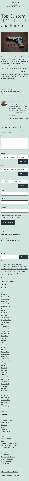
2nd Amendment (6, 418)
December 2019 (5, 406)
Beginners (4, 425)
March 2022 (4, 374)
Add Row (23, 161)
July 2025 (4, 310)
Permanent (21, 157)
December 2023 (5, 326)
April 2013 (4, 411)
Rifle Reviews (5, 454)
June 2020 (4, 402)
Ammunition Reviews (7, 420)
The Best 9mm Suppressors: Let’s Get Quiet (13, 266)
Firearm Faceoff (5, 431)
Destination (13, 157)
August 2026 (4, 287)
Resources (4, 452)
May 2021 (4, 393)
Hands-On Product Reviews (9, 443)
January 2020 (5, 404)
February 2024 (5, 322)
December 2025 (5, 299)
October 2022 (5, 358)
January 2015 (5, 409)
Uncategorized (5, 463)
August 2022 (4, 363)
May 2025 (4, 315)
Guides (3, 436)
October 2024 (5, 317)
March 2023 (4, 347)
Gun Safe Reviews (6, 438)
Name (3, 190)
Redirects (4, 166)
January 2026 (5, 297)
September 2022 (6, 361)
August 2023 (4, 336)
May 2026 (4, 292)
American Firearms (9, 472)
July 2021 (3, 388)
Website (3, 207)
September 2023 (6, 333)
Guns (2, 441)
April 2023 (4, 345)
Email (3, 198)
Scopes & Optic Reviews (8, 457)
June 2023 (4, 340)
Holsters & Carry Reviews (8, 447)
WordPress (16, 475)
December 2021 (5, 381)
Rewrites (3, 178)
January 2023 (5, 352)
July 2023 (4, 338)
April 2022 (4, 372)
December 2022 (5, 354)
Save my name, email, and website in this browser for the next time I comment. (13, 216)
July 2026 (4, 290)
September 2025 (6, 306)
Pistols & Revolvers (14, 91)
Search (3, 254)
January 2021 (5, 397)
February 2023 (5, 349)
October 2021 (5, 384)
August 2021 (4, 386)
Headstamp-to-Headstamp (8, 445)
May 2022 (4, 370)
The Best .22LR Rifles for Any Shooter (12, 264)
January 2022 (5, 379)
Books (3, 427)
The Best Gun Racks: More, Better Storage (13, 271)
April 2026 (4, 294)
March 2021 (4, 395)
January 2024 (5, 324)
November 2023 (5, 329)
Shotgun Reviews (6, 461)
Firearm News (5, 434)
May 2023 (4, 342)
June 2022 (4, 368)
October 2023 (5, 331)
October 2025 (5, 303)
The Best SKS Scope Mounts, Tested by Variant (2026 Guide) (12, 273)
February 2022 (5, 377)
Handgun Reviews (9, 93)
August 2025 (4, 308)
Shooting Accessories (7, 459)
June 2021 (4, 390)
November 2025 (5, 301)
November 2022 (5, 356)
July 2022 (4, 365)
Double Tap (4, 429)
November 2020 (5, 400)
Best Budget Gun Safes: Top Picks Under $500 (14, 269)
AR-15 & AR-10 (5, 422)
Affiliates (3, 153)
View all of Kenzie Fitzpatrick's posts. (18, 118)
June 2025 (4, 313)
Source (6, 157)
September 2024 (6, 320)
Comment (4, 136)
